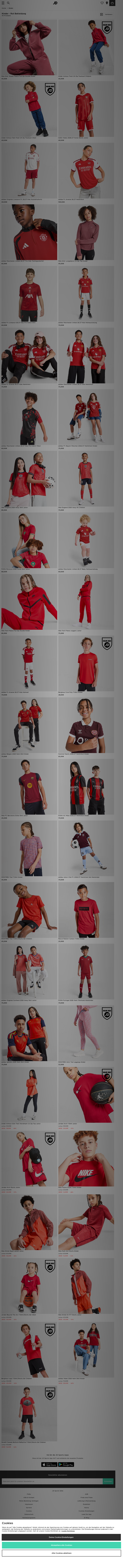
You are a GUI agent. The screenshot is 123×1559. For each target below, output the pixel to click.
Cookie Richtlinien (68, 1531)
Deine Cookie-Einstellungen (61, 1537)
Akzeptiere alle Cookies (61, 1545)
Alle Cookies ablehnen (61, 1553)
